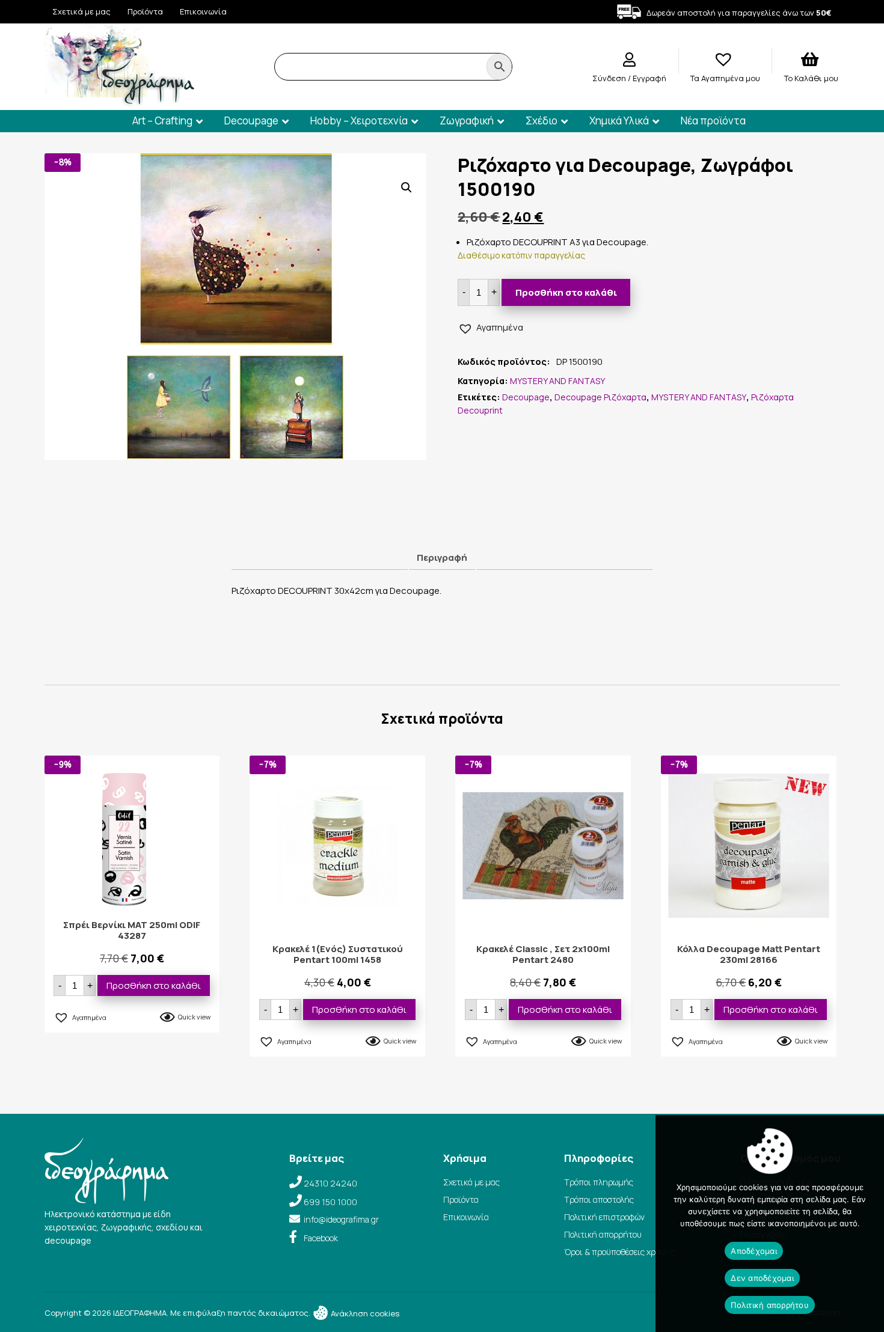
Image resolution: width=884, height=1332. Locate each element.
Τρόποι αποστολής (599, 1199)
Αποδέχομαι (754, 1251)
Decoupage (251, 120)
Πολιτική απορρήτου (603, 1234)
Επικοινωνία (203, 11)
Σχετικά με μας (81, 11)
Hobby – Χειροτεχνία (359, 120)
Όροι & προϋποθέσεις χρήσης (619, 1251)
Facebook (321, 1238)
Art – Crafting (162, 120)
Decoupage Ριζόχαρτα (600, 397)
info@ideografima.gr (341, 1219)
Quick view (194, 1016)
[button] (406, 187)
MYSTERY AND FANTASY (557, 380)
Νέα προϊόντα (713, 120)
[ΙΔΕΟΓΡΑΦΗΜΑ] (120, 101)
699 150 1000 (330, 1202)
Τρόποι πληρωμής (598, 1182)
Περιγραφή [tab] (442, 557)
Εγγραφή (649, 78)
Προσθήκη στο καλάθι (566, 292)
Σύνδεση (610, 78)
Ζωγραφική (467, 120)
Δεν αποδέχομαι (762, 1278)
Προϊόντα (145, 11)
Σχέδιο (541, 120)
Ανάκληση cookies (364, 1313)
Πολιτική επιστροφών (604, 1217)
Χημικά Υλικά (619, 120)
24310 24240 (330, 1183)
